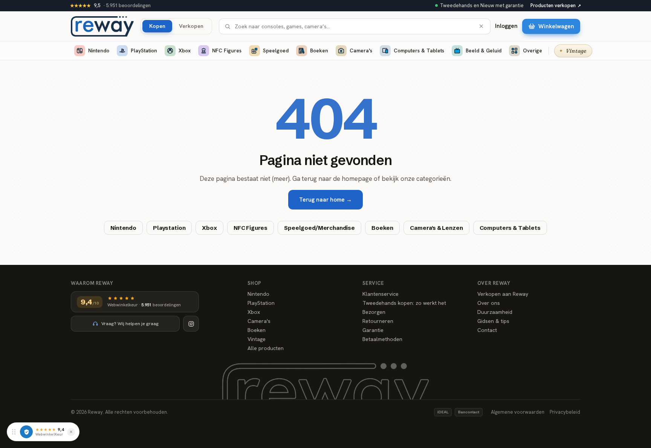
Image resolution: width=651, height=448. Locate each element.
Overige (532, 50)
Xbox (185, 50)
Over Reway (493, 283)
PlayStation (144, 50)
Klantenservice (380, 294)
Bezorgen (373, 312)
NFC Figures (226, 50)
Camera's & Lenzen (436, 227)
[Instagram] (191, 324)
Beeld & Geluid (483, 50)
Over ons (488, 303)
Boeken (319, 50)
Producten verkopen (555, 5)
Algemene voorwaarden (517, 412)
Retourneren (377, 321)
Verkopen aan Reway (502, 294)
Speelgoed (276, 50)
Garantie (373, 330)
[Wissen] (481, 26)
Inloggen (506, 26)
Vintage (257, 339)
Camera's (361, 50)
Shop (254, 283)
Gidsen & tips (493, 321)
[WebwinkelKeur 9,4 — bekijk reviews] (26, 431)
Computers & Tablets (419, 50)
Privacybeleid (565, 412)
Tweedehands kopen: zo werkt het (404, 303)
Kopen (157, 25)
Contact (487, 330)
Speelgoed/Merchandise (319, 227)
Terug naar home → (325, 199)
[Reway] (102, 26)
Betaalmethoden (382, 339)
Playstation (169, 227)
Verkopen (191, 25)
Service (373, 283)
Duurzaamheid (494, 312)
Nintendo (98, 50)
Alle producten (266, 348)
